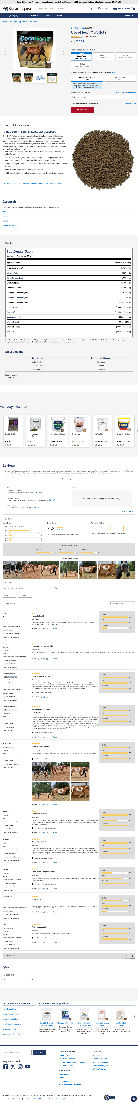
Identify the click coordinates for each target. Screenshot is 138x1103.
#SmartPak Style (99, 1069)
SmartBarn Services (67, 1059)
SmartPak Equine (78, 28)
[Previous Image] (5, 53)
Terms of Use (7, 1099)
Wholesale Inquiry (66, 1066)
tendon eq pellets (9, 1029)
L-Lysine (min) (12, 273)
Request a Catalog (100, 1062)
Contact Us (63, 1055)
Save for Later (93, 37)
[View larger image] (34, 49)
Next (134, 1016)
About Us (96, 1055)
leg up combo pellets (11, 1019)
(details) (113, 72)
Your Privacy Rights (29, 1099)
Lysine (5, 221)
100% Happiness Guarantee (70, 1085)
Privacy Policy (17, 1099)
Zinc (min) (11, 312)
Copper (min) (12, 307)
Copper (6, 216)
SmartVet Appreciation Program (72, 1062)
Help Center (64, 1074)
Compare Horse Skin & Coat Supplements (47, 183)
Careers (74, 1099)
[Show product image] (16, 77)
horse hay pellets (9, 1009)
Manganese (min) (14, 317)
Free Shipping (64, 1081)
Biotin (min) (11, 332)
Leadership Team (100, 1059)
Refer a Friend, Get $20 (102, 1066)
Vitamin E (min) (13, 322)
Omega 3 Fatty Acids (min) (17, 298)
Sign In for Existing (126, 92)
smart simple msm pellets (12, 1024)
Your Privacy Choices (46, 1099)
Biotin (5, 212)
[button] (91, 8)
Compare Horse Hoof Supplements (16, 183)
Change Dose (130, 103)
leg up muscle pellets (11, 1014)
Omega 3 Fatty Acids (11, 226)
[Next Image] (64, 53)
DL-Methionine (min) (15, 278)
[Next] (137, 431)
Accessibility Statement (63, 1099)
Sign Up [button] (39, 1053)
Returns (62, 1078)
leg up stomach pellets (11, 1034)
